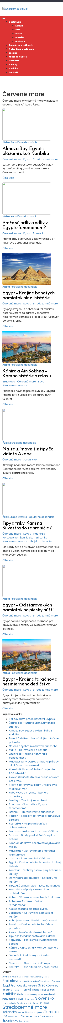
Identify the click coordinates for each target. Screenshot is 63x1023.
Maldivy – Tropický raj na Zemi (28, 800)
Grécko (44, 985)
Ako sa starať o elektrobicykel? (28, 909)
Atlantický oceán (41, 977)
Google (32, 985)
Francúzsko (19, 985)
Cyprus (56, 981)
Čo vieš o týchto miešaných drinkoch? (33, 746)
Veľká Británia (14, 1016)
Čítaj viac (8, 178)
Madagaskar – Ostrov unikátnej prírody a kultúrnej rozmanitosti (34, 763)
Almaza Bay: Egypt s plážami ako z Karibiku (25, 151)
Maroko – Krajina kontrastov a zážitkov (33, 831)
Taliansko (9, 1012)
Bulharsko (32, 981)
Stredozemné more (45, 159)
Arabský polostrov (26, 977)
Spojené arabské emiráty (21, 1003)
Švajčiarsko (24, 1021)
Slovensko (44, 998)
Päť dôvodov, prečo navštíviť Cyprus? (32, 719)
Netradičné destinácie (21, 49)
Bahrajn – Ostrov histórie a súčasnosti (33, 920)
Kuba (26, 994)
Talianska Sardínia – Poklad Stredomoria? (26, 903)
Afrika (18, 33)
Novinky (13, 68)
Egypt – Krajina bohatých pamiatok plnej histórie (28, 295)
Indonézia (39, 534)
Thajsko (34, 541)
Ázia (17, 29)
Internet (25, 989)
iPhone (35, 989)
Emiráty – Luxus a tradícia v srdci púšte (33, 967)
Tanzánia (38, 233)
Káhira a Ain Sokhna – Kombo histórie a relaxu (26, 373)
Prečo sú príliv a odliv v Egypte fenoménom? (25, 225)
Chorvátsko (44, 981)
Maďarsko (43, 994)
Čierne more (46, 1016)
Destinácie (15, 22)
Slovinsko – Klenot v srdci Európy (29, 963)
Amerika (20, 37)
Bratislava (8, 381)
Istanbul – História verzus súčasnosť (31, 812)
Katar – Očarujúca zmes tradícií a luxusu (34, 897)
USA (4, 1016)
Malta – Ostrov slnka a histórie (28, 750)
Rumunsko (30, 999)
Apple (15, 976)
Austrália (20, 41)
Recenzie (14, 60)
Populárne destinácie (21, 45)
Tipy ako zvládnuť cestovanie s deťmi (32, 936)
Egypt (27, 159)
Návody (13, 64)
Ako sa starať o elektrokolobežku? (30, 932)
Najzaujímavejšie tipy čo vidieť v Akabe (27, 451)
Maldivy (33, 994)
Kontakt (13, 72)
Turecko (47, 541)
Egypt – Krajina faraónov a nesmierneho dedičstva (30, 681)
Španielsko (26, 537)
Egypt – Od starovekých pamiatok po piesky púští (27, 607)
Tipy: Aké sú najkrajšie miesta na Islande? (34, 885)
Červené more (11, 159)
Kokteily (18, 994)
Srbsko (36, 1003)
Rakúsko (20, 998)
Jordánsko (30, 459)
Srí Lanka (41, 537)
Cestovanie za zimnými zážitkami (29, 858)
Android (6, 976)
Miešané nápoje (18, 57)
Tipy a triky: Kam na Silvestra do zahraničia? (27, 525)
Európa (19, 26)
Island (43, 989)
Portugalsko (10, 537)
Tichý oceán (39, 1012)
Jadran (51, 989)
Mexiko (53, 994)
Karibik (8, 994)
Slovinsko (6, 1003)
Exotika (13, 53)
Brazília (23, 981)
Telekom (20, 1012)
